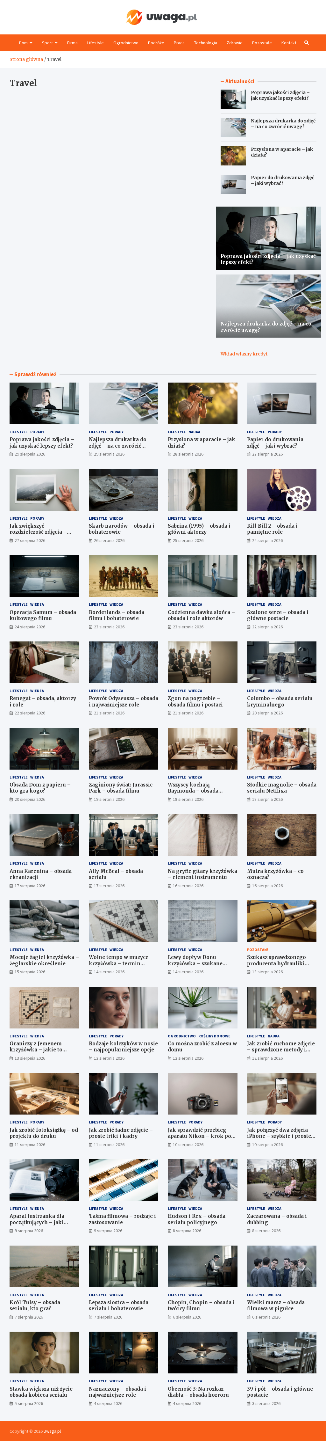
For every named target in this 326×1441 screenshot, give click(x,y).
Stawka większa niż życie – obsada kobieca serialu (43, 1392)
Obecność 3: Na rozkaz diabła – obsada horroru (198, 1392)
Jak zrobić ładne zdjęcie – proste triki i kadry (121, 1133)
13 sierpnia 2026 (267, 972)
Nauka (194, 431)
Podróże (156, 43)
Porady (37, 431)
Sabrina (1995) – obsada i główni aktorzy (199, 529)
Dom (23, 43)
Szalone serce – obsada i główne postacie (277, 615)
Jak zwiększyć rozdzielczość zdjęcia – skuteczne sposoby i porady (44, 532)
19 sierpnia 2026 (109, 799)
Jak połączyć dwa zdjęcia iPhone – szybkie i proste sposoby (279, 1136)
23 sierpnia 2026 (109, 627)
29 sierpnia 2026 (30, 454)
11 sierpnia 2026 (30, 1144)
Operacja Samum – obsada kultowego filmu (43, 615)
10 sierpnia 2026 (188, 1144)
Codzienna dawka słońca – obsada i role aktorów (201, 615)
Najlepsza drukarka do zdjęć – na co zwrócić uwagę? (283, 123)
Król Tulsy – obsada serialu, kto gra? (35, 1305)
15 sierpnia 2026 (30, 972)
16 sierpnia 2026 (188, 886)
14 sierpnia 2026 (109, 972)
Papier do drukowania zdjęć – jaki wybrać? (282, 180)
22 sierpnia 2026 (267, 627)
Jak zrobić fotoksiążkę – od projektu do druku (44, 1133)
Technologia (205, 43)
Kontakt (288, 43)
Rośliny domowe (214, 1036)
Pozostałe (262, 43)
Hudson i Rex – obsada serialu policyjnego (196, 1219)
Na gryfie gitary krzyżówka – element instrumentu (202, 874)
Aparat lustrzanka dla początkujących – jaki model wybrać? (37, 1222)
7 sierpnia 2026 (29, 1317)
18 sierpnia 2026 (188, 799)
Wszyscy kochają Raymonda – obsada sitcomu (193, 791)
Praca (179, 43)
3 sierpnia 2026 (266, 1403)
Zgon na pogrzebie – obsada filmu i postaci (195, 701)
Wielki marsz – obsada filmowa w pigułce (276, 1305)
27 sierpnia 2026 (267, 454)
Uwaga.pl (52, 1431)
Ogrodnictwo (125, 43)
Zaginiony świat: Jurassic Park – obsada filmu (120, 788)
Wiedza (116, 518)
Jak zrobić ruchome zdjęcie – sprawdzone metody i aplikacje (281, 1050)
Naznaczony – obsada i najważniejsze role (117, 1392)
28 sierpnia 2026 (188, 454)
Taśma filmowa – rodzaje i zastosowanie (122, 1219)
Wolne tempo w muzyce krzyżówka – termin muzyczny (118, 963)
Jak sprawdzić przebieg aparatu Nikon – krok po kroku (199, 1136)
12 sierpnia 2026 (188, 1058)
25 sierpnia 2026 (188, 540)
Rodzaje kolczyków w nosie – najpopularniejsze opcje (123, 1047)
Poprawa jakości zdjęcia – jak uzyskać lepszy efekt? (280, 95)
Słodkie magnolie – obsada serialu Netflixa (281, 788)
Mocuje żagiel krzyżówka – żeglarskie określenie (44, 960)
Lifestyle (95, 43)
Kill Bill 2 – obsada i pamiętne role (272, 529)
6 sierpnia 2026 (187, 1317)
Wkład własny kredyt (244, 354)
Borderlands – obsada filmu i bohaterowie (116, 615)
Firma (72, 43)
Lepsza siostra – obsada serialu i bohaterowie (118, 1305)
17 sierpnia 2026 (30, 886)
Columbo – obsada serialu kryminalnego (280, 701)
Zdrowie (235, 43)
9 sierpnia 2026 (29, 1230)
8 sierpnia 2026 (187, 1230)
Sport (47, 43)
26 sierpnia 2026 (109, 540)
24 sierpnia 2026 (267, 540)
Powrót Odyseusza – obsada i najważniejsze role (123, 701)
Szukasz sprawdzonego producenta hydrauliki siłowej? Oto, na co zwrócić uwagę (280, 966)
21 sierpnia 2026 (109, 713)
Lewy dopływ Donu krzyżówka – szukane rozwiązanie (195, 963)
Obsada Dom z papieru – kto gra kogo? (40, 788)
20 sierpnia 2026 (267, 713)
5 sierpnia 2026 (29, 1403)
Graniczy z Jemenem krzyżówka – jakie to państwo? (36, 1050)
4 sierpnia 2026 (108, 1403)
